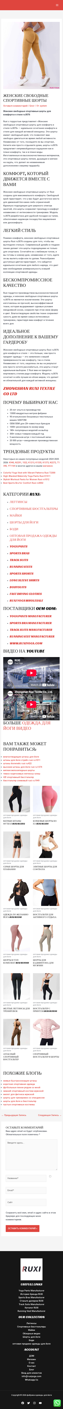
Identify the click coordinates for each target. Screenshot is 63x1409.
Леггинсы (18, 502)
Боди (14, 529)
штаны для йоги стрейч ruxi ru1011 (21, 760)
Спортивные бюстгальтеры (34, 509)
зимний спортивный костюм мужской (23, 1091)
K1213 (31, 462)
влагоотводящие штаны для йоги (21, 756)
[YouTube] (40, 1403)
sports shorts (21, 573)
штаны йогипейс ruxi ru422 (17, 763)
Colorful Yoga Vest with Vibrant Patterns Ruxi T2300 (29, 472)
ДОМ (31, 1356)
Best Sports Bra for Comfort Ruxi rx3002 (23, 483)
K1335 (38, 462)
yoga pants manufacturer (31, 616)
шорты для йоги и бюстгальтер (19, 1101)
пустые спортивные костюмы (19, 1104)
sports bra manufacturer (31, 623)
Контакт (31, 1366)
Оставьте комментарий (15, 106)
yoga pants (18, 546)
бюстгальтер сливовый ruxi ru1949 (21, 780)
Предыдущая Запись (13, 1115)
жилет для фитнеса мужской (18, 1094)
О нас (31, 1362)
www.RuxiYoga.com (26, 643)
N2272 (53, 462)
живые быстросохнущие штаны (20, 1080)
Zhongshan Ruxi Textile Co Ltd (29, 391)
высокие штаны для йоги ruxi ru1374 (22, 767)
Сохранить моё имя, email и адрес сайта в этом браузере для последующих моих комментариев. (31, 1216)
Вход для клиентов (31, 1373)
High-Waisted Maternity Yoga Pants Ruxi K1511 (26, 476)
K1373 (46, 462)
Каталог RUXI (31, 1307)
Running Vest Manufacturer (31, 1311)
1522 (24, 462)
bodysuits (18, 587)
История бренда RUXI (31, 1294)
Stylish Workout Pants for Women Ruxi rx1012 (26, 479)
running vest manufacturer (32, 636)
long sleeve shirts (24, 580)
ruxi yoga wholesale (26, 600)
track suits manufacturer (31, 630)
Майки (16, 515)
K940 (11, 462)
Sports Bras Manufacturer (31, 1297)
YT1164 (11, 466)
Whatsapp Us (31, 1379)
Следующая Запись (50, 1115)
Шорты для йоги (24, 522)
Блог (32, 106)
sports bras (19, 553)
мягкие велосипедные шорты (19, 770)
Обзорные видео (31, 1333)
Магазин (31, 1359)
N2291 (18, 462)
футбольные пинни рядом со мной (21, 1087)
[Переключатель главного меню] (57, 5)
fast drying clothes (26, 594)
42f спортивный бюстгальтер (18, 777)
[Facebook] (22, 1403)
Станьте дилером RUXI (31, 1301)
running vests (21, 567)
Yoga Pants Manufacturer (31, 1290)
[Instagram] (34, 1403)
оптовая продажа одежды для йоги (33, 537)
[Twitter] (28, 1403)
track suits (19, 560)
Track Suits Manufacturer (31, 1304)
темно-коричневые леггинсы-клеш (21, 773)
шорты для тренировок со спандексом (24, 1097)
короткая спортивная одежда (19, 1084)
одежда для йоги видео (27, 725)
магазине (48, 466)
